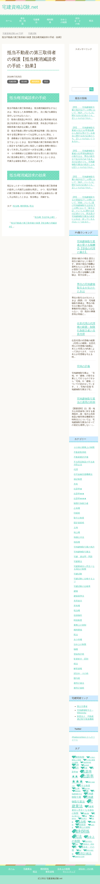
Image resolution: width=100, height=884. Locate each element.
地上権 (77, 532)
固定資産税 (79, 523)
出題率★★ (79, 494)
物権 (76, 649)
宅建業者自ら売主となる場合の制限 (83, 810)
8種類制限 (79, 757)
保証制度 (78, 479)
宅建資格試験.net (20, 7)
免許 (76, 768)
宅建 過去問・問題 (83, 556)
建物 (76, 591)
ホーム (9, 21)
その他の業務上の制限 (84, 447)
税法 (91, 21)
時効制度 (78, 620)
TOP (14, 33)
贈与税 (77, 678)
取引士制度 (79, 518)
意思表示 (78, 601)
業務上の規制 (80, 625)
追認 (79, 850)
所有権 (77, 606)
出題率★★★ (80, 498)
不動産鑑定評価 (81, 457)
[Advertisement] (86, 64)
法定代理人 (88, 841)
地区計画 (87, 788)
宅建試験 (12, 81)
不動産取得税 (80, 452)
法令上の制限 (64, 20)
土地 (76, 527)
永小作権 (78, 639)
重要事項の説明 (79, 856)
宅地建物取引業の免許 (84, 547)
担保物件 (78, 615)
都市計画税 (79, 688)
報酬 (86, 791)
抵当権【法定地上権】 (45, 217)
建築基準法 (79, 596)
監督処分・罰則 (81, 659)
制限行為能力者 (81, 503)
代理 (76, 469)
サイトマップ (69, 872)
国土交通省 (82, 706)
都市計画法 (79, 683)
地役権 (77, 542)
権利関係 (50, 20)
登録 (76, 844)
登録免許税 (79, 654)
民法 (46, 81)
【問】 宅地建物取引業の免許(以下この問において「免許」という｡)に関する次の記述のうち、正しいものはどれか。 (83, 112)
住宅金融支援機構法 (83, 474)
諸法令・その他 (77, 21)
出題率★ (78, 489)
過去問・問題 (22, 21)
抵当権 (24, 81)
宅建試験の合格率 (82, 586)
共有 (76, 484)
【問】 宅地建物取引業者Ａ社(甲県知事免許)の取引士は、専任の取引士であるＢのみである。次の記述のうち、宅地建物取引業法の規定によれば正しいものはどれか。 (83, 159)
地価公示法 (79, 537)
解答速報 (78, 668)
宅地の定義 (83, 366)
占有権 (77, 508)
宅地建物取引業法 (82, 552)
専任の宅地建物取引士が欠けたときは (86, 288)
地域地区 (77, 791)
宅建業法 (36, 20)
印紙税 (77, 513)
